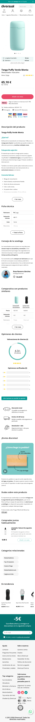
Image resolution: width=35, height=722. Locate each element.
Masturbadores (9, 558)
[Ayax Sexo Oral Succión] (22, 594)
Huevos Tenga (8, 566)
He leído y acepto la (18, 637)
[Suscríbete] (29, 633)
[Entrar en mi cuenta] (12, 10)
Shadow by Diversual (9, 698)
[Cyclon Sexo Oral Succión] (7, 594)
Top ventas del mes (8, 695)
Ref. (2, 85)
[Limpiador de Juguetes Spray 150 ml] (5, 531)
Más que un (17, 1)
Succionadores (7, 680)
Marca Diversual (23, 656)
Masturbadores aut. (10, 570)
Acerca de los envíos (9, 656)
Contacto (5, 650)
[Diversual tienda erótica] (14, 6)
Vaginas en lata (9, 574)
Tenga (17, 212)
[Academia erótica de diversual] (26, 692)
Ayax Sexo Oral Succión (22, 603)
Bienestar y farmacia (9, 686)
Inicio (3, 15)
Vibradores (6, 683)
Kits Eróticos (6, 689)
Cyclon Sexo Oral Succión (6, 603)
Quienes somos (23, 650)
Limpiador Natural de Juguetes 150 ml (21, 528)
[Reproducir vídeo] (5, 471)
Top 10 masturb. (9, 562)
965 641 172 (18, 107)
